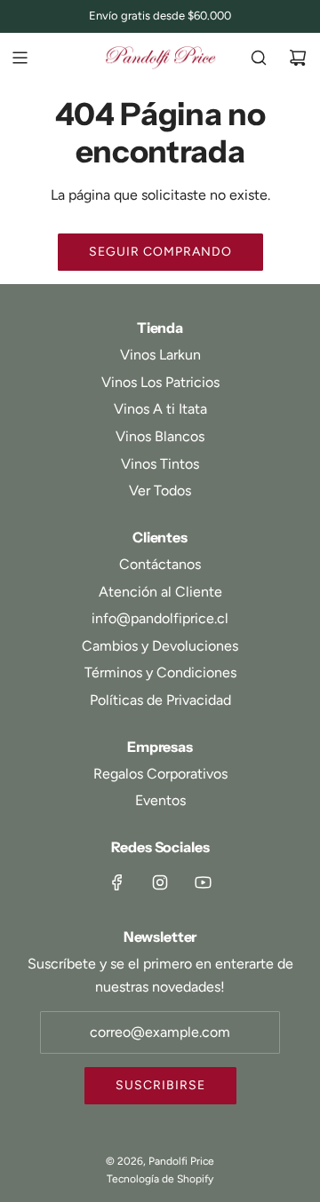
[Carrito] (297, 57)
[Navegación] (19, 57)
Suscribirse (160, 1085)
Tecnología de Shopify (160, 1179)
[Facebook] (117, 882)
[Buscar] (258, 57)
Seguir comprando (160, 251)
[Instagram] (160, 882)
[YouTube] (202, 882)
